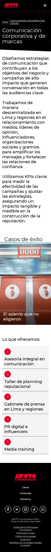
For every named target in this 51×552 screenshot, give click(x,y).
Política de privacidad (25, 536)
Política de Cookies (25, 533)
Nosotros (25, 499)
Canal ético (25, 539)
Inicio (5, 22)
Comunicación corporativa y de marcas (27, 21)
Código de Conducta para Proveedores (25, 528)
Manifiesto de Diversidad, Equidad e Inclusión (25, 543)
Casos (25, 487)
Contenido (25, 493)
